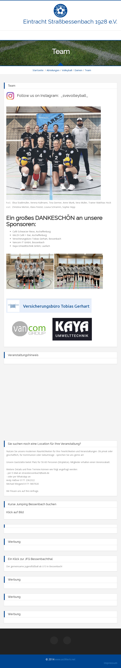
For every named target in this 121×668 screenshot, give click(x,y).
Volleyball (67, 70)
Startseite (38, 70)
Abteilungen (53, 70)
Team (88, 70)
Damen (78, 70)
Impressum (110, 663)
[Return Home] (60, 10)
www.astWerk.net (65, 659)
